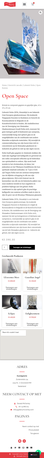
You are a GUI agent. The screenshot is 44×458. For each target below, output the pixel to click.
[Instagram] (24, 441)
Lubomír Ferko (29, 85)
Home (4, 85)
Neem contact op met (30, 426)
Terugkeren (34, 433)
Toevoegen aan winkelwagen (22, 247)
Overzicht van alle (15, 85)
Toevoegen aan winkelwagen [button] (11, 288)
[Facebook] (19, 441)
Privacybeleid (34, 430)
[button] (24, 4)
